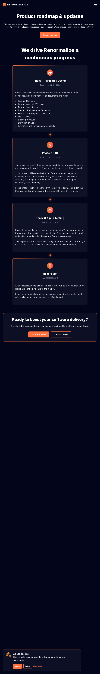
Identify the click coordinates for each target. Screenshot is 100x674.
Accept (17, 666)
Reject (27, 666)
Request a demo (50, 35)
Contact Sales (61, 334)
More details (38, 666)
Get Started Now (38, 334)
